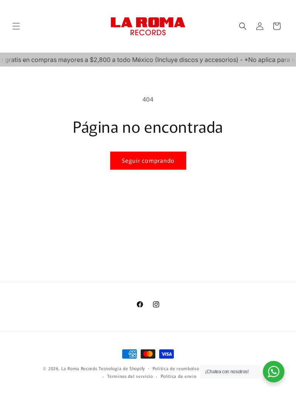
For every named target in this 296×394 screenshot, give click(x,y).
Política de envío (179, 376)
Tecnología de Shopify (122, 368)
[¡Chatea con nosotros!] (273, 371)
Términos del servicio (130, 376)
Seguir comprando (148, 160)
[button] (16, 26)
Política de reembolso (176, 368)
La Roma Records (79, 368)
